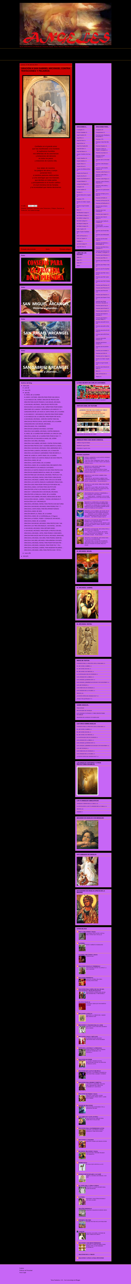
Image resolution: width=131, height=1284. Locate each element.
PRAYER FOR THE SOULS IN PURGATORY (96, 1221)
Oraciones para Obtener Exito (102, 260)
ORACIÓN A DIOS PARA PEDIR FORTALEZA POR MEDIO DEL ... (43, 484)
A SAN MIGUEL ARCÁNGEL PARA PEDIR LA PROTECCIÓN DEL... (43, 530)
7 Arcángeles (80, 129)
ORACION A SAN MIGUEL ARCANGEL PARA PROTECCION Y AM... (43, 523)
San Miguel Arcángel (81, 223)
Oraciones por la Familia (101, 350)
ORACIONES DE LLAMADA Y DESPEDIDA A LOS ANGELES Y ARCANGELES (96, 493)
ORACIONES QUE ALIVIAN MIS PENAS (90, 1071)
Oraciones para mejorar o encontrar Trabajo (101, 318)
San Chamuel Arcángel (82, 215)
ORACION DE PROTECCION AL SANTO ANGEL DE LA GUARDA (42, 421)
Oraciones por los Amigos (102, 356)
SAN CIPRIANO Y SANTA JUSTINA (88, 1117)
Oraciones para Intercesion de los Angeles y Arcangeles (102, 251)
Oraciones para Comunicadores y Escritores (102, 225)
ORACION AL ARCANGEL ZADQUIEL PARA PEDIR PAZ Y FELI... (43, 545)
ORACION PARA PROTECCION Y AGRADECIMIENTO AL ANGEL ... (43, 445)
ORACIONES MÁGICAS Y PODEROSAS (89, 966)
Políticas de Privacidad (25, 1270)
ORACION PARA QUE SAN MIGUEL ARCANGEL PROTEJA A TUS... (43, 475)
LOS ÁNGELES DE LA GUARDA (85, 690)
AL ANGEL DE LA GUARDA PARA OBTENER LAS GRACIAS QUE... (43, 433)
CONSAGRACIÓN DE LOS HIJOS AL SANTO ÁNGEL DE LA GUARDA (44, 411)
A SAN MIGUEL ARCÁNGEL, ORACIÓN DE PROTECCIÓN (40, 404)
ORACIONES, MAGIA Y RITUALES (88, 1036)
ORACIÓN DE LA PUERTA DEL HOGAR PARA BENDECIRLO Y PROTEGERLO (95, 992)
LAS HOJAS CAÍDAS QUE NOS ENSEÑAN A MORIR (96, 1004)
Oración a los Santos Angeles (83, 201)
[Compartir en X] (33, 206)
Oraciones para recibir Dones (102, 334)
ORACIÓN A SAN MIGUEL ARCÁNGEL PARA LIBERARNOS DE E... (43, 448)
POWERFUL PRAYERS (85, 1220)
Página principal (80, 708)
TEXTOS (79, 693)
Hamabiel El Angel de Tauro (83, 445)
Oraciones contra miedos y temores (102, 186)
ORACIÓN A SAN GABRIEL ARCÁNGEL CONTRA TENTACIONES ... (43, 443)
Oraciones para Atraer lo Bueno (101, 217)
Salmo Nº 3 (79, 262)
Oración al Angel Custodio (83, 205)
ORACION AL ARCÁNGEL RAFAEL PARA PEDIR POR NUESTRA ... (43, 543)
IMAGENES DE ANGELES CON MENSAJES (88, 717)
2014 (24, 385)
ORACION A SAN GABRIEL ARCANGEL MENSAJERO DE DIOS (42, 496)
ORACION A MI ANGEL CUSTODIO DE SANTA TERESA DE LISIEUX (95, 1233)
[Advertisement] (54, 55)
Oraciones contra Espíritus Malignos (102, 168)
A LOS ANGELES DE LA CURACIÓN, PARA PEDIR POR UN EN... (43, 416)
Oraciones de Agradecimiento (102, 189)
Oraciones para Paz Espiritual (102, 268)
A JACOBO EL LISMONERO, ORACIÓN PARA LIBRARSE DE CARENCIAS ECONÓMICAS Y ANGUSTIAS (95, 1085)
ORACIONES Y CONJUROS (86, 1140)
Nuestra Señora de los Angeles (84, 195)
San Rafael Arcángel (81, 226)
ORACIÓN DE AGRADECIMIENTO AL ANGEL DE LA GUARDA (42, 472)
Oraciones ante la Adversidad (102, 159)
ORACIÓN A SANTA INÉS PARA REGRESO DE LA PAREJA (96, 1027)
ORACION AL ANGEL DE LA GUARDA (35, 521)
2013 (24, 556)
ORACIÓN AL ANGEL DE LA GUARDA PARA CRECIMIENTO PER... (43, 465)
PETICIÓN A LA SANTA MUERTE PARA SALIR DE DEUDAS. (95, 1187)
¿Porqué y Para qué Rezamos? (83, 698)
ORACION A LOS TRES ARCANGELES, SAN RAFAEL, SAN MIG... (43, 526)
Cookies (21, 1268)
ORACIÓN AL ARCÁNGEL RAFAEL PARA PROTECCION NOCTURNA (44, 504)
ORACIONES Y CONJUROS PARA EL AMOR (91, 1025)
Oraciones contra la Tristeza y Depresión (102, 182)
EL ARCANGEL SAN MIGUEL (84, 671)
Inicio (47, 249)
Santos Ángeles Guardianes (83, 231)
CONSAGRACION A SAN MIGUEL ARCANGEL (37, 424)
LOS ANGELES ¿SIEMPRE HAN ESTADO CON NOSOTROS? (92, 682)
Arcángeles (79, 186)
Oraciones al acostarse (101, 152)
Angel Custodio (80, 135)
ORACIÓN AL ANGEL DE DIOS (33, 511)
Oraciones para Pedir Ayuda (102, 277)
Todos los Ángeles (81, 238)
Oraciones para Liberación (102, 255)
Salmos (78, 265)
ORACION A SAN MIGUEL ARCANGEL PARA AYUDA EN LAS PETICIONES (96, 538)
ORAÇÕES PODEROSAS (85, 1208)
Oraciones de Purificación (102, 203)
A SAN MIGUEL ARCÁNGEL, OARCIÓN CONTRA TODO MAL (41, 419)
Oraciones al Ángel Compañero (100, 156)
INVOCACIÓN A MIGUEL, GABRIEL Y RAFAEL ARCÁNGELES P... (43, 499)
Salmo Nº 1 (79, 257)
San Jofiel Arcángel (81, 221)
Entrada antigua (65, 249)
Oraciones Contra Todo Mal (102, 142)
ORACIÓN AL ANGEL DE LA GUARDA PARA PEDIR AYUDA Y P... (42, 436)
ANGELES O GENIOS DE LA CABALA (86, 803)
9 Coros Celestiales (81, 132)
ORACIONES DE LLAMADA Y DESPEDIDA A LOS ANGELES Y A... (43, 409)
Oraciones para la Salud (101, 311)
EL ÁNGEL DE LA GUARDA (32, 395)
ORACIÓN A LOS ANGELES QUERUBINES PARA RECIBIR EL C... (43, 453)
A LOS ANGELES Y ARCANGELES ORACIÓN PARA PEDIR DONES (43, 414)
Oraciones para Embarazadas (102, 234)
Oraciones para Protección (102, 290)
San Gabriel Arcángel (34, 210)
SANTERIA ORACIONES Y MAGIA (88, 955)
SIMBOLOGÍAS (83, 1163)
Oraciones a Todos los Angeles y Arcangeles (101, 149)
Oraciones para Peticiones (102, 285)
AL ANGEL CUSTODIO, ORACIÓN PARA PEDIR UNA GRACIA (42, 397)
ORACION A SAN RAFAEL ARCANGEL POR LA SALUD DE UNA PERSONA (97, 529)
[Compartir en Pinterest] (36, 206)
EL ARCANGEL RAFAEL (83, 668)
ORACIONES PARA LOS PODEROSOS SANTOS (91, 1128)
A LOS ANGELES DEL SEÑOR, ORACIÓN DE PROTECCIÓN (41, 399)
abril (26, 392)
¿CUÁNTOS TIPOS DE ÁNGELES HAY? (87, 696)
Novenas (79, 192)
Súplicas (98, 376)
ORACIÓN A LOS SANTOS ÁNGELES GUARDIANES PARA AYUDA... (44, 482)
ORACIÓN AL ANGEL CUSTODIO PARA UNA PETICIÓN (40, 487)
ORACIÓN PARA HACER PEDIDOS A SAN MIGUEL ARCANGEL (42, 402)
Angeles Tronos (80, 163)
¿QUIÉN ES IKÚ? (90, 956)
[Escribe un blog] (31, 206)
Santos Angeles (80, 229)
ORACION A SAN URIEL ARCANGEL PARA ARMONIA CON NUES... (43, 540)
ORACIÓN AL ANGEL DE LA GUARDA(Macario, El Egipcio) (40, 516)
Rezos (78, 210)
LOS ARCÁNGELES (82, 685)
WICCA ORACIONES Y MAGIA (87, 932)
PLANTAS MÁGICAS (84, 1002)
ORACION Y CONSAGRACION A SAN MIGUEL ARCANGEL (41, 492)
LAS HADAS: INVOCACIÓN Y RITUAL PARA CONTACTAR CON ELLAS (95, 933)
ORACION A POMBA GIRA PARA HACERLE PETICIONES (94, 979)
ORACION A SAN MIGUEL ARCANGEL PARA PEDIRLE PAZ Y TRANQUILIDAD (96, 520)
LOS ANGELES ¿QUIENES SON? (85, 679)
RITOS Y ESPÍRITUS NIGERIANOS (94, 944)
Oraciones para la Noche (101, 308)
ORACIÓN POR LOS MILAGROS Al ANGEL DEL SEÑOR (40, 438)
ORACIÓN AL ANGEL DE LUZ (32, 460)
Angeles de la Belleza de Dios (83, 169)
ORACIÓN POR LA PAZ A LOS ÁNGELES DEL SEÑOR (39, 489)
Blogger (78, 1280)
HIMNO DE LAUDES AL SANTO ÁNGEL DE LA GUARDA (40, 455)
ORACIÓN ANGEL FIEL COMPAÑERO (35, 426)
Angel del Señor (80, 148)
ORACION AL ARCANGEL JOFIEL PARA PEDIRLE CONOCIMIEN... (43, 533)
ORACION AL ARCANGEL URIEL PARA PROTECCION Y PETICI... (43, 550)
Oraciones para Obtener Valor (102, 264)
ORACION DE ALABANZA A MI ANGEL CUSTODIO (38, 429)
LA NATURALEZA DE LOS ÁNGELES (86, 674)
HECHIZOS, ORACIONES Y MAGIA (88, 1151)
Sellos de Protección (81, 235)
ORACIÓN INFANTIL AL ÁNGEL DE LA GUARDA (38, 513)
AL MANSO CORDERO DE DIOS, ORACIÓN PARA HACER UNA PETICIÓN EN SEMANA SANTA (96, 1062)
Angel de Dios (80, 143)
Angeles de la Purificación (83, 178)
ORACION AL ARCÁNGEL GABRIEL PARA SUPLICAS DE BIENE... (43, 479)
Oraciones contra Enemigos (102, 163)
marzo (26, 553)
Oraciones (30, 208)
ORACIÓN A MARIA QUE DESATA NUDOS (96, 1141)
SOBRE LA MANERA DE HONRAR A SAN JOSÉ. (96, 1176)
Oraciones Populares (100, 146)
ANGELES (81, 1231)
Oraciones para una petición (102, 346)
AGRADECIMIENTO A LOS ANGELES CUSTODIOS (39, 467)
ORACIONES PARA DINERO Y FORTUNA (90, 1082)
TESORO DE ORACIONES (86, 1105)
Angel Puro (79, 138)
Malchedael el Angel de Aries (83, 448)
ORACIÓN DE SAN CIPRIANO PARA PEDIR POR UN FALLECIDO (95, 1119)
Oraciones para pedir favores (102, 322)
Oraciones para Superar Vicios (103, 297)
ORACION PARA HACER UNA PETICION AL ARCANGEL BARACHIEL (44, 535)
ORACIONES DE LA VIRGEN (87, 1254)
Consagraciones (99, 132)
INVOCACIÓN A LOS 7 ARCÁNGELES (35, 501)
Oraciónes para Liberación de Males (102, 367)
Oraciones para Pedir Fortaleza (103, 281)
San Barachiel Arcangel (82, 212)
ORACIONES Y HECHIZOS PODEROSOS (90, 1243)
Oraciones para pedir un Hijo (102, 326)
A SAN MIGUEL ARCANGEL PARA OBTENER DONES (39, 528)
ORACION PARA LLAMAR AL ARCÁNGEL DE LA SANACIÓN (41, 450)
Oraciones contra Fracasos (102, 172)
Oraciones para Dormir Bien (102, 230)
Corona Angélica (80, 189)
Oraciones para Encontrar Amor (101, 239)
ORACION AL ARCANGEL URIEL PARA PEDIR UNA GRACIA (97, 484)
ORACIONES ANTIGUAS (85, 1013)
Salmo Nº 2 (79, 260)
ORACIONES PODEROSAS (86, 978)
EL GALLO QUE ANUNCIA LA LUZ (94, 1164)
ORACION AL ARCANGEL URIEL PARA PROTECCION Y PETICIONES (95, 466)
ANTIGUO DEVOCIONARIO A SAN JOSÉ (90, 1174)
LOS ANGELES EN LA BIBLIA (84, 677)
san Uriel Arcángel (81, 244)
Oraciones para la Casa (101, 305)
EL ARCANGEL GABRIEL (83, 666)
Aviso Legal (22, 1272)
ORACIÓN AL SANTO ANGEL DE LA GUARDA (37, 463)
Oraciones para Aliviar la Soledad (101, 206)
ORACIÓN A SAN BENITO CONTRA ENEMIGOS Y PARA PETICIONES (95, 1130)
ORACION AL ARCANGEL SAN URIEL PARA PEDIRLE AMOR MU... (43, 538)
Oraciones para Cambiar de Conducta (102, 221)
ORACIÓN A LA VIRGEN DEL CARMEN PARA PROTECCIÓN (95, 1015)
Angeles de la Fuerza (81, 173)
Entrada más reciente (28, 249)
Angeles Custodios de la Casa (83, 154)
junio (26, 388)
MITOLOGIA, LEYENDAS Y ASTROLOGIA (90, 1048)
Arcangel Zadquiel (81, 181)
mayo (26, 390)
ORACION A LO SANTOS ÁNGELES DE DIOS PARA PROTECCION (43, 470)
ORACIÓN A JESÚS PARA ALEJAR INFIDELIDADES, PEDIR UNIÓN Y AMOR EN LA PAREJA (96, 1097)
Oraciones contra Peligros (102, 178)
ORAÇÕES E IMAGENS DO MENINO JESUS (96, 1210)
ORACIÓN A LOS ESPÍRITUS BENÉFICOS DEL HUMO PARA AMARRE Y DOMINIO (96, 1073)
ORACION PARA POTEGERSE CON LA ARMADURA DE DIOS (95, 1107)
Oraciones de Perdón (100, 198)
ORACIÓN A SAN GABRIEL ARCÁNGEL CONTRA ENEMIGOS (42, 431)
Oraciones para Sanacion (101, 294)
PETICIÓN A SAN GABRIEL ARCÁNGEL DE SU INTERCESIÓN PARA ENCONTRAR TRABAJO (97, 511)
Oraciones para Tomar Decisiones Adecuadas (101, 302)
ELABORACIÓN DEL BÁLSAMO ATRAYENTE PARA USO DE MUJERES (95, 1038)
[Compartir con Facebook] (34, 206)
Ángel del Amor (80, 246)
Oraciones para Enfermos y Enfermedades (102, 243)
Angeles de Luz (80, 166)
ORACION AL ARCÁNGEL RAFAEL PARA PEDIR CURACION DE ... (43, 477)
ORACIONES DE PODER (85, 1059)
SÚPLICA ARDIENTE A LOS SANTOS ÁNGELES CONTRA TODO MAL (97, 458)
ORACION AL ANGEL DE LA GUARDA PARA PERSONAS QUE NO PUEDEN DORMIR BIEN (96, 502)
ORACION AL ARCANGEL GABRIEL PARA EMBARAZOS (96, 475)
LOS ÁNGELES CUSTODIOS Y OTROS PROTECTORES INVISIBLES (91, 713)
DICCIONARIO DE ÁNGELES (84, 710)
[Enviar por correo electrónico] (29, 206)
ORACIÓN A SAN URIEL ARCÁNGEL (34, 441)
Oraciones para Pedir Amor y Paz (102, 273)
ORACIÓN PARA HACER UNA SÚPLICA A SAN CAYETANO (96, 968)
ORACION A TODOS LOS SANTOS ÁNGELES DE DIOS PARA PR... (43, 458)
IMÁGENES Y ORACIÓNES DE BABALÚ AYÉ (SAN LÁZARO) (95, 1199)
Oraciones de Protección (101, 200)
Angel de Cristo (80, 140)
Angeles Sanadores (81, 158)
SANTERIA (82, 943)
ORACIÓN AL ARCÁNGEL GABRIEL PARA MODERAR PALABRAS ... (44, 547)
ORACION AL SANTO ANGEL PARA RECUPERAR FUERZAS (41, 509)
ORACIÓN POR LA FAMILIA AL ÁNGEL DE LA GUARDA (40, 494)
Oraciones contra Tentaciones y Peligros (45, 208)
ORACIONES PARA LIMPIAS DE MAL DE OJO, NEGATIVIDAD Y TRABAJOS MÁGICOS (91, 990)
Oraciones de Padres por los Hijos (102, 194)
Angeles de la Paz (81, 176)
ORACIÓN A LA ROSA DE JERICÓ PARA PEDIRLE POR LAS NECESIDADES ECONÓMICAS (96, 1246)
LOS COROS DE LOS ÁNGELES (85, 687)
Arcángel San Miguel (81, 184)
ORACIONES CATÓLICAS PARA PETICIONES (91, 1258)
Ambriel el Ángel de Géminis (83, 442)
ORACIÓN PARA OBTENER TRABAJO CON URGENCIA (95, 1153)
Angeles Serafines (81, 161)
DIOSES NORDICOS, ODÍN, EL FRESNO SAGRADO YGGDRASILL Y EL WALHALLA (95, 1051)
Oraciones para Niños (101, 258)
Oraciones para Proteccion (102, 288)
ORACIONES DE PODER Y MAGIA (88, 1094)
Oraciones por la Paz (100, 353)
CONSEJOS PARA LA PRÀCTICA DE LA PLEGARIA (90, 663)
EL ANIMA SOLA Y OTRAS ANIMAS (89, 1185)
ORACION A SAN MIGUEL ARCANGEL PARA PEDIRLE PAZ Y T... (43, 506)
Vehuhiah (79, 241)
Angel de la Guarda (81, 146)
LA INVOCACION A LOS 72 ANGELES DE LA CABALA (91, 806)
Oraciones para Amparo (101, 214)
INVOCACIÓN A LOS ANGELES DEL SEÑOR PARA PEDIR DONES (43, 407)
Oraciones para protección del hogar (102, 330)
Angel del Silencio (81, 151)
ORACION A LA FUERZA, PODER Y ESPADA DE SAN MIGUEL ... (43, 518)
